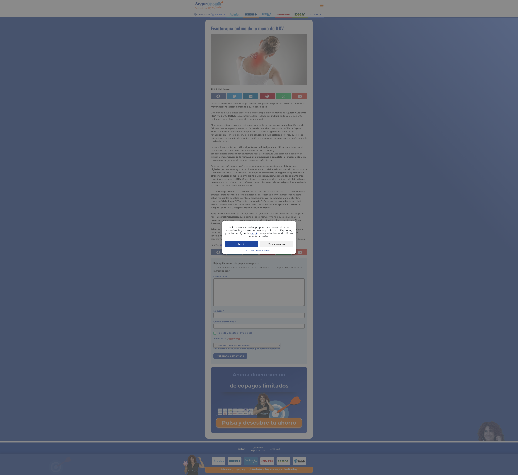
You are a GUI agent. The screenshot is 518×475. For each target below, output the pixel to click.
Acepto (241, 244)
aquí (254, 233)
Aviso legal (266, 250)
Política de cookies (253, 250)
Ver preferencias (276, 244)
